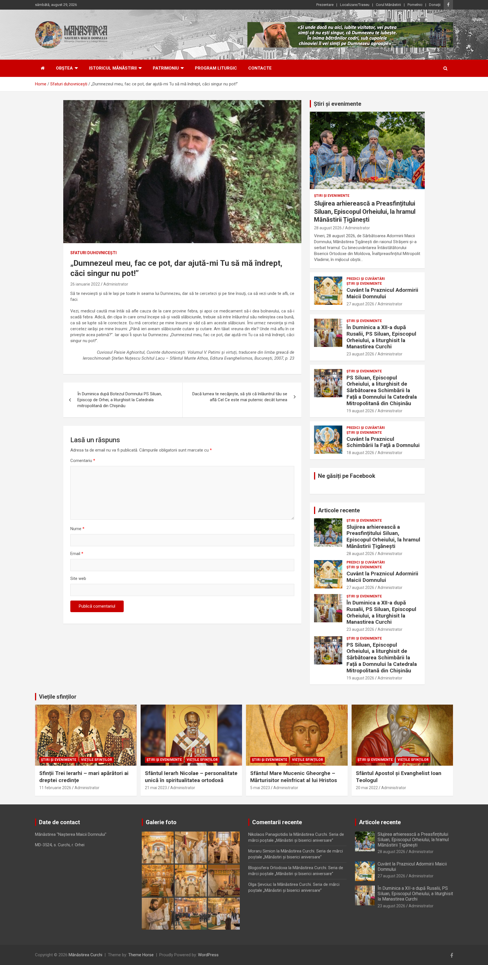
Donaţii (435, 5)
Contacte (260, 68)
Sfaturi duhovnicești (93, 253)
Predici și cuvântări (366, 279)
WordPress (208, 954)
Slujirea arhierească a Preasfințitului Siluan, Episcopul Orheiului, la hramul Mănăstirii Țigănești (364, 211)
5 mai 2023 (260, 787)
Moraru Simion (261, 851)
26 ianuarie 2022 (85, 284)
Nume (77, 528)
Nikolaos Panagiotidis (268, 834)
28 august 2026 (328, 228)
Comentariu (82, 460)
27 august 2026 (360, 304)
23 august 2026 (360, 354)
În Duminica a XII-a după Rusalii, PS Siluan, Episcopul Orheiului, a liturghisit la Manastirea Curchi (381, 337)
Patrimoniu (166, 68)
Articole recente (339, 510)
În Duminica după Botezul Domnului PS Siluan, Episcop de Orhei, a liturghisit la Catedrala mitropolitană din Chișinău (119, 399)
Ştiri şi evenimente (331, 196)
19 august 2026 (360, 411)
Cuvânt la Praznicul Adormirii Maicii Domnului (382, 293)
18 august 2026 (360, 452)
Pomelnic (415, 5)
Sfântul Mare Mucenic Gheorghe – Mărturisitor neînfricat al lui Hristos (293, 776)
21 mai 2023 (156, 787)
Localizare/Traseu (354, 5)
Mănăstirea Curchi (85, 954)
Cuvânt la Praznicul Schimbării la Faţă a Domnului (383, 442)
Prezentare (325, 5)
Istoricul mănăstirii (113, 68)
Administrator (115, 284)
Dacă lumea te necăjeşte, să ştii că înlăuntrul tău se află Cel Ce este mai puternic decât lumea (239, 396)
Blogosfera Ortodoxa (267, 867)
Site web (78, 578)
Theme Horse (141, 954)
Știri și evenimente (337, 103)
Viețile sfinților (58, 696)
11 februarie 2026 (55, 787)
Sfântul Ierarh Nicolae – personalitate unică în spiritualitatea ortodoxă (191, 776)
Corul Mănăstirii (388, 5)
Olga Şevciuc (260, 884)
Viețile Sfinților (96, 760)
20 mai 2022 (367, 787)
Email (76, 553)
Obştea (64, 68)
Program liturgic (216, 68)
